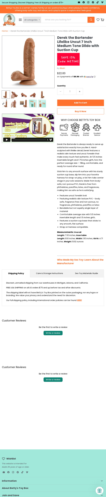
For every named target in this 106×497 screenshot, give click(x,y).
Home (5, 31)
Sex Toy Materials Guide (86, 273)
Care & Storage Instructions (49, 273)
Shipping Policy (16, 273)
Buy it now (80, 111)
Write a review (53, 333)
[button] (80, 76)
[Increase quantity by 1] (79, 91)
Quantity (61, 86)
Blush (62, 68)
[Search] (91, 20)
